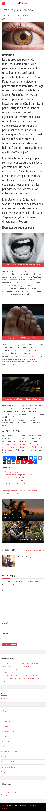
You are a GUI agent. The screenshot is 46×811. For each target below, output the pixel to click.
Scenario (4, 772)
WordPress (6, 808)
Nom (4, 612)
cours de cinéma (35, 491)
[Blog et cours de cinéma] (23, 3)
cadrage (6, 491)
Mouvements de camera (9, 752)
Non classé (5, 757)
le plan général (35, 356)
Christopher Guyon (23, 15)
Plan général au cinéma (13, 480)
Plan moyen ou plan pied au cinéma (18, 475)
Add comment (26, 19)
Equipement (5, 726)
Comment (6, 590)
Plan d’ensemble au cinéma (15, 478)
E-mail (5, 623)
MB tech (4, 699)
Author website (25, 550)
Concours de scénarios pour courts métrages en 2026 (20, 663)
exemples (7, 493)
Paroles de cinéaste (8, 767)
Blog (2, 716)
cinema (23, 491)
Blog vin (4, 795)
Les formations (6, 742)
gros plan (5, 294)
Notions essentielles (8, 762)
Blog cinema (5, 790)
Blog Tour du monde (8, 792)
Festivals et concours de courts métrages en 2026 (18, 667)
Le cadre (4, 736)
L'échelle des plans (10, 19)
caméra (15, 491)
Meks (25, 805)
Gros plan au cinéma (12, 472)
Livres (3, 747)
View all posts (38, 550)
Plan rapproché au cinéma (14, 483)
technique (17, 493)
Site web (5, 633)
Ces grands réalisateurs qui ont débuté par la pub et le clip (21, 675)
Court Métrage (6, 721)
